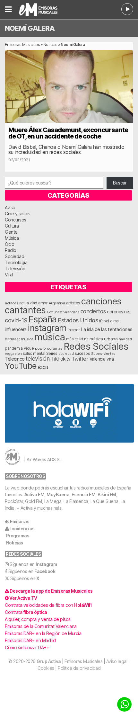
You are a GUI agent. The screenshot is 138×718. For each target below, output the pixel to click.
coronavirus (119, 311)
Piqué (29, 348)
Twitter (80, 358)
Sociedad (14, 256)
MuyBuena (58, 494)
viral (111, 359)
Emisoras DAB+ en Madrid (30, 640)
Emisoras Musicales (22, 44)
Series (51, 353)
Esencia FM (83, 494)
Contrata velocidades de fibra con (48, 605)
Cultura (12, 226)
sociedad (65, 353)
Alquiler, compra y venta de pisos (38, 619)
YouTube (21, 366)
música (49, 337)
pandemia (13, 348)
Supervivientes (103, 353)
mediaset (12, 339)
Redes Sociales (96, 346)
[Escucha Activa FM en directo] (127, 9)
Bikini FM (107, 494)
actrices (11, 303)
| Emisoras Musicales (69, 661)
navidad (125, 339)
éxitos (43, 367)
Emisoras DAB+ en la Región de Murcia (43, 633)
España (43, 319)
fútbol (104, 321)
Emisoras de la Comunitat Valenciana (41, 626)
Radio (10, 250)
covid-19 (16, 320)
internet (74, 330)
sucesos (82, 353)
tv (68, 359)
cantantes (25, 310)
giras (114, 321)
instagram (47, 328)
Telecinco (15, 359)
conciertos (93, 311)
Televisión (15, 268)
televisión (38, 358)
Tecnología (16, 262)
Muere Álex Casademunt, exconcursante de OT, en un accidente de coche (68, 133)
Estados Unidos (78, 320)
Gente (11, 232)
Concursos (15, 219)
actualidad (28, 303)
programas (53, 348)
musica (27, 339)
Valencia (98, 359)
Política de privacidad (79, 668)
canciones (101, 301)
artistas (73, 302)
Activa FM (34, 494)
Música (12, 238)
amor (42, 303)
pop (38, 348)
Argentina (57, 303)
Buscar (119, 182)
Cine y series (17, 213)
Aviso (10, 207)
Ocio (9, 244)
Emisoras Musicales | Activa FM (46, 9)
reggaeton (13, 353)
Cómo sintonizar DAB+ (27, 647)
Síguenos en (33, 564)
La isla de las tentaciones (107, 329)
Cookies (46, 668)
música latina (77, 339)
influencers (16, 329)
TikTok (58, 359)
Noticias (50, 44)
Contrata (26, 612)
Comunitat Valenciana (63, 312)
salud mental (34, 353)
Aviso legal (116, 661)
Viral (9, 274)
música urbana (104, 338)
